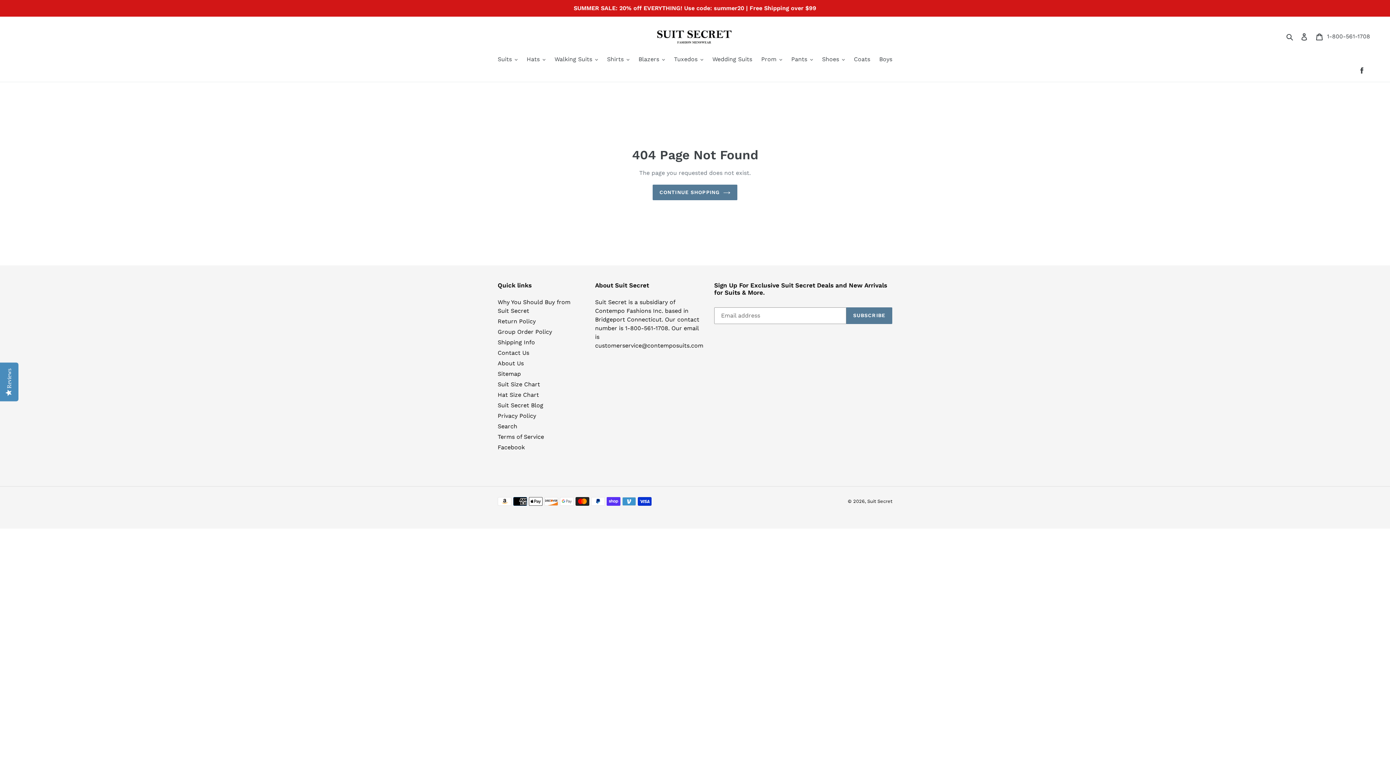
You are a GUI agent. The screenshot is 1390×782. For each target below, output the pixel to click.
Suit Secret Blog (520, 405)
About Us (511, 363)
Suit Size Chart (519, 384)
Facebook (511, 447)
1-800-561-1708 (1348, 36)
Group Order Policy (525, 331)
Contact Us (513, 352)
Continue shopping (690, 192)
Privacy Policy (517, 415)
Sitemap (509, 373)
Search (507, 426)
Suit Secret (879, 501)
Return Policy (517, 321)
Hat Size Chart (518, 394)
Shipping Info (516, 342)
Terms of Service (521, 436)
